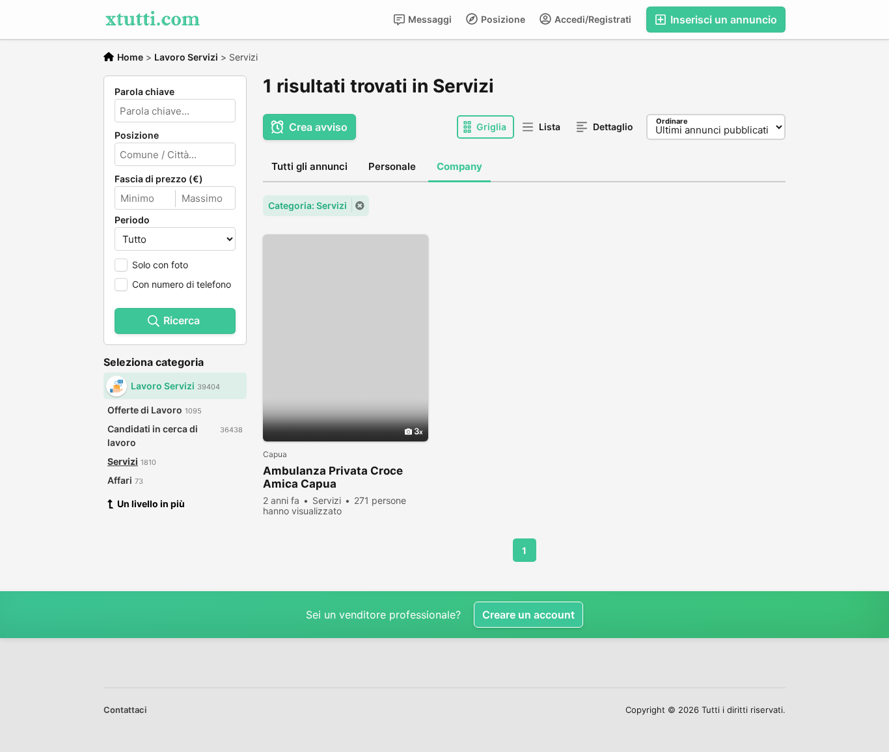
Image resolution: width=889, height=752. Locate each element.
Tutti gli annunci (309, 166)
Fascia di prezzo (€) (159, 179)
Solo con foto (160, 264)
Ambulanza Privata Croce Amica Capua (333, 477)
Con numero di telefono (181, 284)
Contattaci (124, 709)
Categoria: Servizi (307, 205)
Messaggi (429, 19)
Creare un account (528, 614)
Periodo (132, 220)
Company (459, 166)
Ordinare (672, 121)
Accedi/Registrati (592, 19)
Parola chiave (144, 92)
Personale (392, 166)
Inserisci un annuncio (722, 19)
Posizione (502, 19)
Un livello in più (151, 503)
